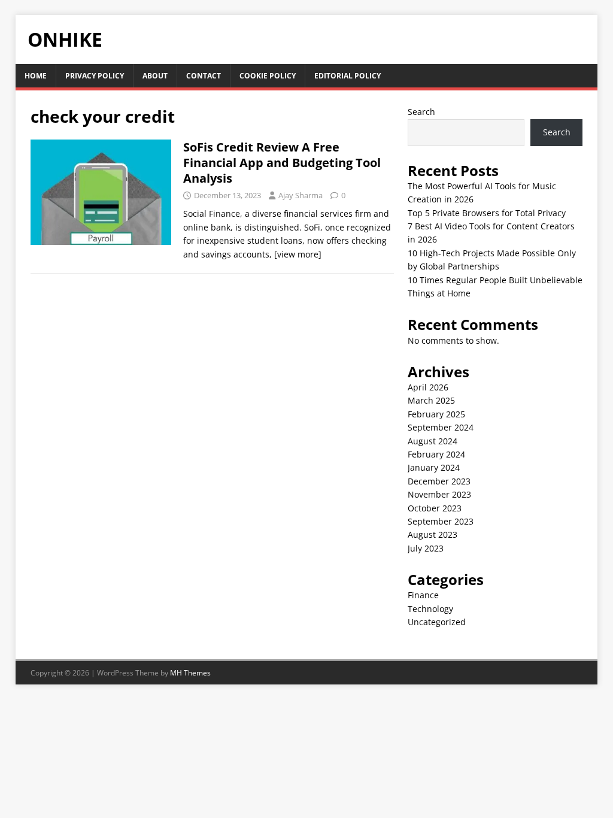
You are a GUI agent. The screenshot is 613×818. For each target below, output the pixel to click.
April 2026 (428, 387)
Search (421, 111)
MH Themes (190, 673)
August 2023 (432, 534)
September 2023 (441, 521)
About (155, 76)
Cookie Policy (267, 76)
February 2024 (436, 454)
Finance (423, 595)
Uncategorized (437, 622)
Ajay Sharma (300, 195)
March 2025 (431, 400)
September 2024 (441, 427)
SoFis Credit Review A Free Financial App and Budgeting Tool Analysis (282, 162)
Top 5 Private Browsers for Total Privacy (487, 213)
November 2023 (439, 494)
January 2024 (434, 467)
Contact (203, 76)
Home (36, 76)
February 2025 (436, 414)
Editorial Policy (347, 76)
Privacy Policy (94, 76)
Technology (430, 608)
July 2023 (426, 548)
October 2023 (435, 508)
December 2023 (439, 481)
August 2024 (432, 441)
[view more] (297, 254)
